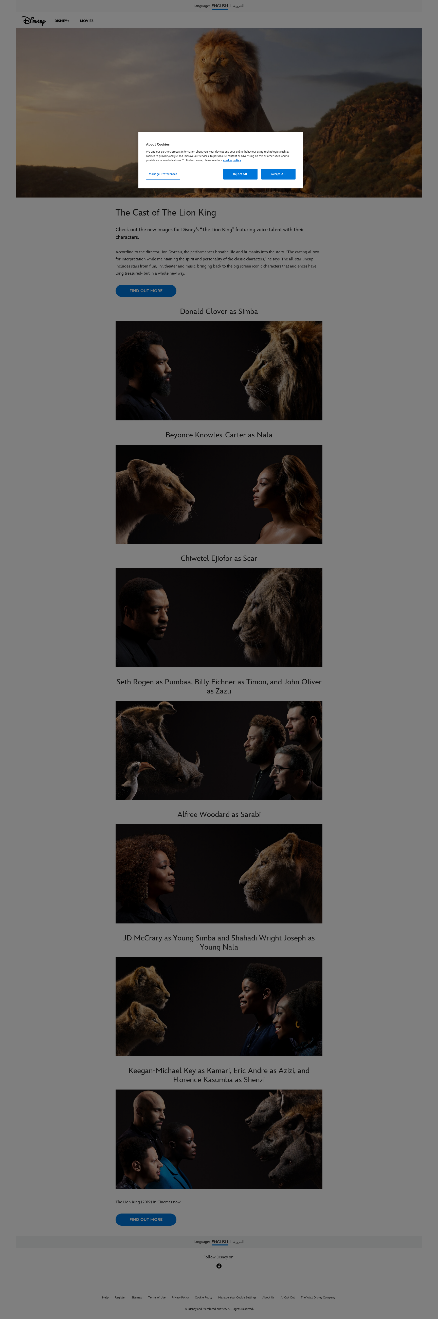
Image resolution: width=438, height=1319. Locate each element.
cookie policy (232, 160)
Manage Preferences (163, 174)
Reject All (240, 174)
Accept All (278, 174)
